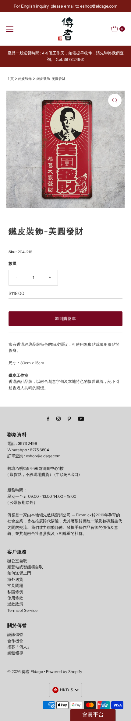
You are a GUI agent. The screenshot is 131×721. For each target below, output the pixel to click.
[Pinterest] (69, 419)
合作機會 (15, 641)
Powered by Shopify (64, 671)
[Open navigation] (10, 29)
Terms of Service (22, 610)
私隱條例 (15, 592)
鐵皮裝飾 (25, 79)
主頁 (10, 79)
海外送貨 (15, 579)
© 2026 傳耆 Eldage (25, 671)
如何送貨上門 (19, 573)
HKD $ (66, 690)
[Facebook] (48, 419)
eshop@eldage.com (43, 456)
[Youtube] (81, 419)
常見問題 (15, 585)
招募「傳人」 (19, 647)
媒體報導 (15, 653)
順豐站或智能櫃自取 (25, 567)
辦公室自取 (17, 561)
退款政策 (15, 604)
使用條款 (15, 598)
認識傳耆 (15, 634)
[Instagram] (58, 419)
